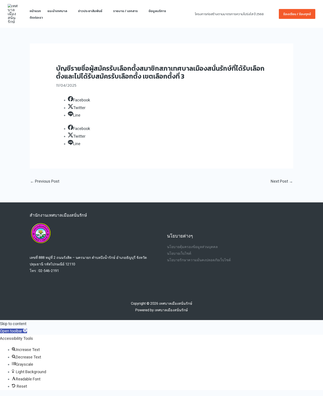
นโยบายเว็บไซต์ (179, 253)
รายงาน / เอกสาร (125, 10)
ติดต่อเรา (36, 17)
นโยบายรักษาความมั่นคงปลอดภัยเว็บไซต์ (199, 260)
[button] (272, 14)
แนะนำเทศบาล (57, 10)
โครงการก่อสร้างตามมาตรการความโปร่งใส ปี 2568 (229, 13)
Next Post (282, 181)
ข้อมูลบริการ (157, 10)
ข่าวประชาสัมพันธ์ (90, 10)
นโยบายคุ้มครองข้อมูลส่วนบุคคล (192, 247)
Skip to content (13, 323)
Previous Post (44, 181)
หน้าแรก (35, 10)
